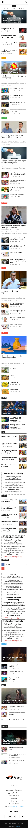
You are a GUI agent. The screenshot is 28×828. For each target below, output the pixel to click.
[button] (2, 2)
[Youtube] (22, 816)
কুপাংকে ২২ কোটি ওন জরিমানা (16, 252)
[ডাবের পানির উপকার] (5, 370)
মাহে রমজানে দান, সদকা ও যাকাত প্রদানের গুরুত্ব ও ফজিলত (11, 357)
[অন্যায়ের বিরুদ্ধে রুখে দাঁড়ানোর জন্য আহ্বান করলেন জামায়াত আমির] (5, 189)
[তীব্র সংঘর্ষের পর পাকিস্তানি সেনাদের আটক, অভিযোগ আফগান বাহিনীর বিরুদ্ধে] (14, 737)
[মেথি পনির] (5, 377)
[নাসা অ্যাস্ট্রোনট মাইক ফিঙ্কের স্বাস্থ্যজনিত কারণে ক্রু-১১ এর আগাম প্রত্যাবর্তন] (5, 240)
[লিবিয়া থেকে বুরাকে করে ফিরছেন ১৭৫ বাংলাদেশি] (4, 762)
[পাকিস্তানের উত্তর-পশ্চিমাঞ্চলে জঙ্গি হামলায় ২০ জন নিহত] (23, 530)
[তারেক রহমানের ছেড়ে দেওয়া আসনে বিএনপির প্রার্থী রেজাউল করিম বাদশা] (14, 127)
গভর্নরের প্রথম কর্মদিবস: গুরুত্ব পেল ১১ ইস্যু (12, 292)
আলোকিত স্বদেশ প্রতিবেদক (6, 22)
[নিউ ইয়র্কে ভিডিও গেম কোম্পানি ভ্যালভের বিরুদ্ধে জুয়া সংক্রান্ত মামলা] (14, 215)
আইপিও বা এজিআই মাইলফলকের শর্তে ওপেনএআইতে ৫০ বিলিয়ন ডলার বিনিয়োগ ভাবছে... (18, 261)
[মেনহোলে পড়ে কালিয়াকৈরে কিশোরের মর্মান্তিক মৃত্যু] (4, 666)
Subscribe (24, 568)
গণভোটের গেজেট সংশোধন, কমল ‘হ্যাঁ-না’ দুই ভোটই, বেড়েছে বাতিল (13, 162)
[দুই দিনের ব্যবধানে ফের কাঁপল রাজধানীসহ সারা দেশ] (23, 30)
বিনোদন (15, 822)
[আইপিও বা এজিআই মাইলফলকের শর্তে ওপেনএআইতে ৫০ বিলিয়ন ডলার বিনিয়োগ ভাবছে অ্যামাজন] (5, 261)
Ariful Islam (18, 826)
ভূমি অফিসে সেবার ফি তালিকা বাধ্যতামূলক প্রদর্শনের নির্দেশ (13, 77)
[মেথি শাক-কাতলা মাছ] (5, 384)
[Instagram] (10, 816)
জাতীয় (2, 73)
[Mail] (14, 816)
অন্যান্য (22, 823)
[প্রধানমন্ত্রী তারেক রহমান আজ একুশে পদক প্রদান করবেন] (23, 52)
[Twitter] (18, 816)
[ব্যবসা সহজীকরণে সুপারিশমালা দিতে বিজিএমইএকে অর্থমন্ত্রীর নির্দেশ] (5, 305)
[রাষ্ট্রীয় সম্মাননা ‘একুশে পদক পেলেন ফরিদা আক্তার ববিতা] (4, 714)
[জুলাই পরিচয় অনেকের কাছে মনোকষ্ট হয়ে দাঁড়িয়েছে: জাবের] (5, 182)
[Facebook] (5, 816)
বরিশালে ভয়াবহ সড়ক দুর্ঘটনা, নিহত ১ (16, 671)
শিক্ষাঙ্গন (19, 822)
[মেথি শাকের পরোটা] (5, 391)
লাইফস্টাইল (3, 353)
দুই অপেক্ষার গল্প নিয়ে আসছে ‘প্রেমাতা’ (12, 700)
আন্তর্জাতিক (7, 822)
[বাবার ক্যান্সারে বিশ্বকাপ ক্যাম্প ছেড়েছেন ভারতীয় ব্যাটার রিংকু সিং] (5, 426)
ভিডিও (18, 823)
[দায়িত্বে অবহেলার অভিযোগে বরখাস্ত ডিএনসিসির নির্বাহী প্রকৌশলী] (5, 196)
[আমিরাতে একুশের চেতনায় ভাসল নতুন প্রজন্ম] (23, 445)
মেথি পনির (12, 375)
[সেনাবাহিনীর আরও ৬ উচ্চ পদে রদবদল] (5, 90)
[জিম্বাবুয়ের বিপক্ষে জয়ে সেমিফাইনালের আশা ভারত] (14, 408)
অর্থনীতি (3, 288)
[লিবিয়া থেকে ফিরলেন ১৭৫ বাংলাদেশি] (5, 97)
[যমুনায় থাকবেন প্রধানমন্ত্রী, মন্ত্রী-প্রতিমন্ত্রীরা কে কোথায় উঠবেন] (5, 111)
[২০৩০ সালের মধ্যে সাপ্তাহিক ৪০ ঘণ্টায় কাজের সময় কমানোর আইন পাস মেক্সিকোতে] (23, 501)
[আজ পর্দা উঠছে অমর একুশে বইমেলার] (23, 44)
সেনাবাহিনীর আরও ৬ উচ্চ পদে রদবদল (17, 88)
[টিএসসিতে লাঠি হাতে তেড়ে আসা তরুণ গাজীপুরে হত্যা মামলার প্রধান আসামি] (5, 104)
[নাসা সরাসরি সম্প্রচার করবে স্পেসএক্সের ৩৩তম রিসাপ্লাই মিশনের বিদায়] (5, 247)
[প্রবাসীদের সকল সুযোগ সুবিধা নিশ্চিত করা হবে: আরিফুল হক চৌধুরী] (23, 459)
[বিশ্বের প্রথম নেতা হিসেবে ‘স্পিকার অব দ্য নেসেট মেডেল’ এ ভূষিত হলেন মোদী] (23, 509)
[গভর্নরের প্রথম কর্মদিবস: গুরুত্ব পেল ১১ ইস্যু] (14, 280)
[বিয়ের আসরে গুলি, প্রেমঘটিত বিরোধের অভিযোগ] (4, 749)
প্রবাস (10, 823)
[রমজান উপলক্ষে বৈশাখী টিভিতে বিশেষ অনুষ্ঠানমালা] (4, 708)
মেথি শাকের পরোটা (14, 389)
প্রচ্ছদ (3, 822)
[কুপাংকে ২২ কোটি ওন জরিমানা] (5, 254)
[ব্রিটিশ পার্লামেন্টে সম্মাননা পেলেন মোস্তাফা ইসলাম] (23, 466)
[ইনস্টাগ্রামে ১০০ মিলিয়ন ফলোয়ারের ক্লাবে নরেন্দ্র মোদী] (23, 516)
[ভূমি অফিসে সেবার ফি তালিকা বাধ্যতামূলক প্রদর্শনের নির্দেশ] (14, 67)
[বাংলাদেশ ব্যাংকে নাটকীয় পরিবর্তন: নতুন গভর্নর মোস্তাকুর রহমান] (23, 37)
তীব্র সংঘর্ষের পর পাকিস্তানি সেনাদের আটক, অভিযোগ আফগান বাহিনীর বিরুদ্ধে (13, 741)
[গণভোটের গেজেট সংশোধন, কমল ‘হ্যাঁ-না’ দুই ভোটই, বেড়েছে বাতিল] (14, 16)
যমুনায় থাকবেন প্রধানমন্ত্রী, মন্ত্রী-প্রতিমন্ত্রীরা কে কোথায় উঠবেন (14, 8)
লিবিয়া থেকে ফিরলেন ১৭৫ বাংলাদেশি (17, 95)
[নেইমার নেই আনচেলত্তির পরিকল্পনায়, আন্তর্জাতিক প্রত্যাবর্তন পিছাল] (5, 419)
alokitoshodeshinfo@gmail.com (16, 806)
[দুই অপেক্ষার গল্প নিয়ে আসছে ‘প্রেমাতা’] (14, 696)
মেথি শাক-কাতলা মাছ (14, 382)
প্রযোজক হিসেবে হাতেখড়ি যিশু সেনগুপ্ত (16, 719)
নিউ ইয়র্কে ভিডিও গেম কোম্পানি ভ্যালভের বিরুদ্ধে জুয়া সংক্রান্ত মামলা (13, 227)
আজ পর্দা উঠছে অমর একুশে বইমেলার (9, 43)
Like (26, 564)
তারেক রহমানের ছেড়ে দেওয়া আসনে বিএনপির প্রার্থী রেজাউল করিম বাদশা (12, 136)
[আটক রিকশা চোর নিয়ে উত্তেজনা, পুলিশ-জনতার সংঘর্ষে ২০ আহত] (14, 654)
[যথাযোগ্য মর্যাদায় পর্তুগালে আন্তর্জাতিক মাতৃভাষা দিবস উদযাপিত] (23, 452)
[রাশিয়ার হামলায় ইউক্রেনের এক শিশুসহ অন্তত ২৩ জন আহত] (23, 523)
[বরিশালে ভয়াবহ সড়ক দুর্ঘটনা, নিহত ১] (4, 673)
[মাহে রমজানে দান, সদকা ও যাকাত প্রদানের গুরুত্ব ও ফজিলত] (14, 345)
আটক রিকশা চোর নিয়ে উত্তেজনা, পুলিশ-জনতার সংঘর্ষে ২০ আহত (12, 658)
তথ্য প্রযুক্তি (3, 223)
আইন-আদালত (14, 823)
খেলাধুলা (6, 823)
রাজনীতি (3, 132)
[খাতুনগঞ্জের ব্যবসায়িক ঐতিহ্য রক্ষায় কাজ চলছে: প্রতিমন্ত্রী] (4, 679)
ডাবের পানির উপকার (14, 368)
